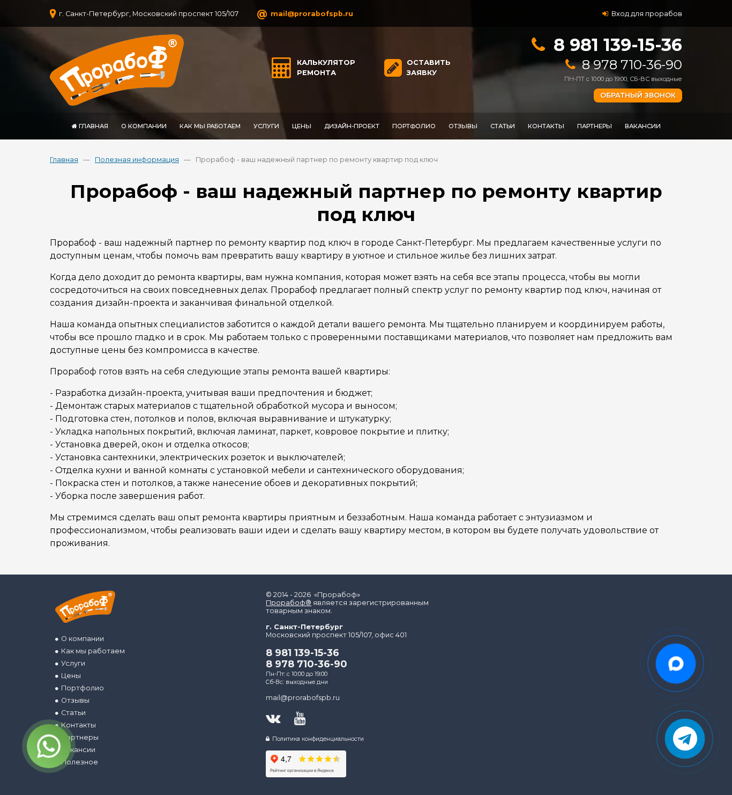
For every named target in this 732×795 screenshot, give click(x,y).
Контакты (77, 725)
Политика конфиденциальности (317, 738)
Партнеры (78, 737)
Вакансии (76, 750)
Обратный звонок (638, 95)
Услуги (71, 663)
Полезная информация (137, 160)
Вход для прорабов (645, 13)
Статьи (72, 713)
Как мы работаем (91, 651)
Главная (64, 160)
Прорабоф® (288, 603)
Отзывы (73, 700)
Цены (69, 676)
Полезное (78, 762)
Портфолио (81, 688)
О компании (81, 639)
